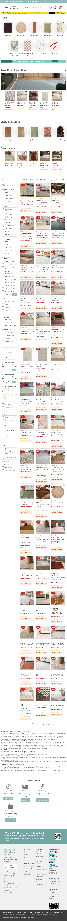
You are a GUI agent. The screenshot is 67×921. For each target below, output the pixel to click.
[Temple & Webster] (14, 7)
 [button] (2, 101)
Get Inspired (42, 800)
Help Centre (39, 876)
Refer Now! (34, 1)
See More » (5, 461)
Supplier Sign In (28, 869)
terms (7, 840)
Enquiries (38, 866)
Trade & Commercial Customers (27, 873)
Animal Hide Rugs (60, 140)
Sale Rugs (54, 53)
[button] (32, 113)
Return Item (39, 884)
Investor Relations (41, 869)
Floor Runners (34, 35)
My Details (27, 852)
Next (63, 179)
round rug (40, 736)
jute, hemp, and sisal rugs (24, 739)
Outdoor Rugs (47, 35)
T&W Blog (39, 864)
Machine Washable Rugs (28, 54)
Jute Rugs (21, 140)
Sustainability (40, 861)
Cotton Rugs (47, 140)
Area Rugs (8, 35)
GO (15, 295)
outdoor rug (12, 737)
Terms (6, 885)
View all (63, 70)
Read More (10, 820)
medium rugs (37, 746)
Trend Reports (40, 856)
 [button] (64, 101)
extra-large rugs (51, 746)
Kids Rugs (60, 35)
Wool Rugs (8, 140)
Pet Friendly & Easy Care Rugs (15, 54)
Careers (38, 859)
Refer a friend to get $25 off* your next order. (21, 1)
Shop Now (8, 798)
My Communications (28, 858)
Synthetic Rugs (34, 140)
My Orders (26, 854)
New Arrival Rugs (40, 53)
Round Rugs (21, 35)
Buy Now (25, 800)
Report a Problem (41, 882)
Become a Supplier (29, 866)
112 (59, 179)
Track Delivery (40, 879)
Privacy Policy (8, 892)
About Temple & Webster (40, 852)
